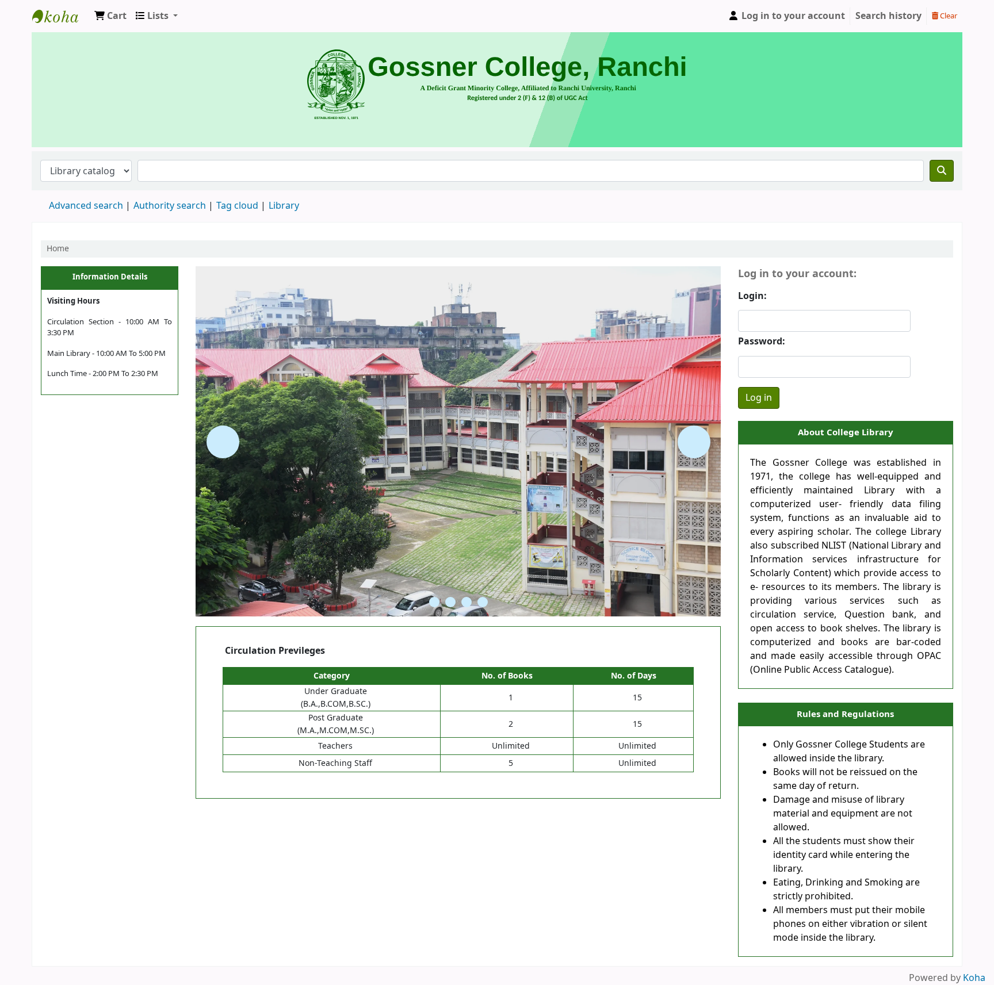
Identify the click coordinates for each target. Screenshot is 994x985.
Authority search (169, 206)
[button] (110, 16)
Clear (947, 15)
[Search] (942, 171)
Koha (974, 978)
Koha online (61, 16)
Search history (888, 16)
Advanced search (86, 206)
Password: (761, 341)
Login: (752, 296)
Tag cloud (237, 206)
